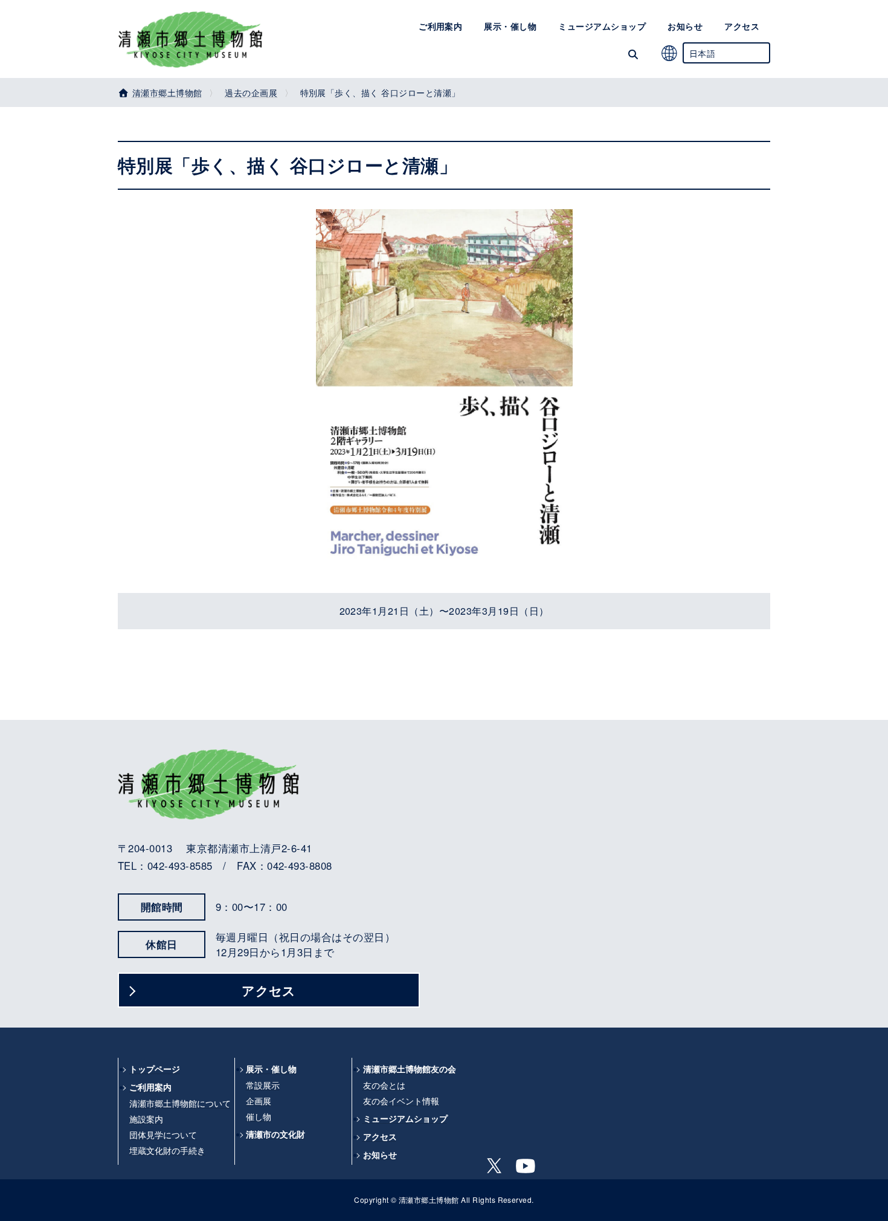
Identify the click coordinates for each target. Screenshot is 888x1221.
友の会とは (384, 1085)
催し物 (258, 1116)
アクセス (269, 990)
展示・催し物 (271, 1069)
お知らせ (380, 1155)
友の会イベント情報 (401, 1101)
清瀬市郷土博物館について (180, 1103)
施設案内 (146, 1119)
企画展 (258, 1101)
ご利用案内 (150, 1087)
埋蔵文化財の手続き (167, 1150)
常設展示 (263, 1085)
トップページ (154, 1069)
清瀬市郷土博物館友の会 (409, 1069)
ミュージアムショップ (405, 1118)
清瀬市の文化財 (275, 1134)
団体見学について (163, 1135)
